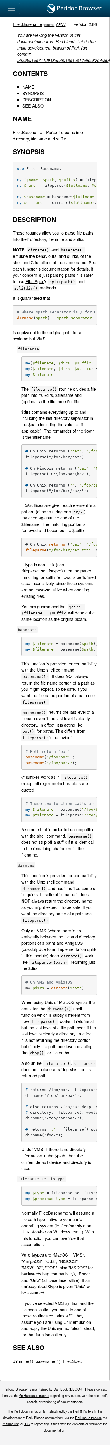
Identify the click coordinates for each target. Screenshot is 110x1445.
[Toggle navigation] (12, 8)
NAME (28, 87)
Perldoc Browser (78, 8)
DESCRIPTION (36, 99)
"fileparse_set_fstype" (41, 571)
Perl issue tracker (88, 1417)
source (49, 24)
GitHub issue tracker (34, 1395)
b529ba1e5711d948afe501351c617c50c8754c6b (63, 60)
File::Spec (34, 281)
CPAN (60, 24)
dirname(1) (23, 1361)
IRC (27, 1423)
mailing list (11, 1423)
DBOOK (76, 1389)
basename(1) (48, 1361)
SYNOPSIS (33, 93)
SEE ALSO (33, 106)
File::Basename (27, 24)
